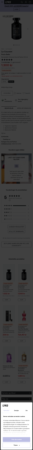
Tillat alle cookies (16, 439)
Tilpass (16, 445)
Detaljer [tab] (16, 410)
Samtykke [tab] (6, 410)
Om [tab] (27, 410)
